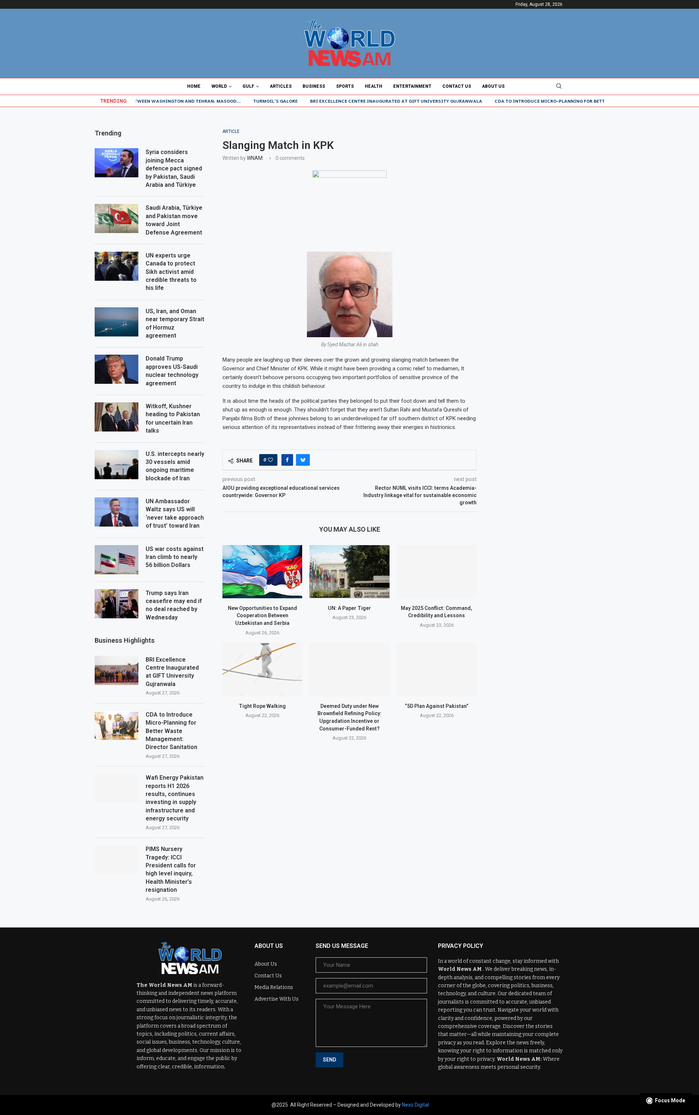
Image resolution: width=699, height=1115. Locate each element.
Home (194, 86)
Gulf (248, 86)
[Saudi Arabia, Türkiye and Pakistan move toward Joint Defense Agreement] (116, 218)
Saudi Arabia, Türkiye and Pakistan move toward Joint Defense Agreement (174, 220)
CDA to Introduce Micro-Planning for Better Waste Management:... (549, 101)
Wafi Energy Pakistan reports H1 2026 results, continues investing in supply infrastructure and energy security (175, 798)
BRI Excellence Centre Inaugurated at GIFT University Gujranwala (365, 101)
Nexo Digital (415, 1105)
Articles (281, 86)
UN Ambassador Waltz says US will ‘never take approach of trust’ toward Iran (175, 513)
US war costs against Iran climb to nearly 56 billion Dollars (175, 557)
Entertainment (412, 86)
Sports (345, 86)
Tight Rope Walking (262, 706)
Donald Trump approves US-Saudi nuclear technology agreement (172, 370)
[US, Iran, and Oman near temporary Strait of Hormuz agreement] (116, 321)
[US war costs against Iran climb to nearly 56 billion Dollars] (116, 559)
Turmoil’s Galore (244, 101)
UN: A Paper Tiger (349, 608)
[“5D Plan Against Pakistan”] (437, 669)
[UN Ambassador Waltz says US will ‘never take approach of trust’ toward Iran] (116, 512)
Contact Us (456, 86)
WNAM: (255, 158)
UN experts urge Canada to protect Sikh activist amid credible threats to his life (171, 272)
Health (373, 86)
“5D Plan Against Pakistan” (437, 706)
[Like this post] (270, 460)
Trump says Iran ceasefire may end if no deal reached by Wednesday (174, 605)
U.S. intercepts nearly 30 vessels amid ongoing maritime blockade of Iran (175, 466)
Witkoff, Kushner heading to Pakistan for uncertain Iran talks (173, 418)
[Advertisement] (549, 174)
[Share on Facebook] (287, 460)
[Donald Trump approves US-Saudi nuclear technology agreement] (116, 369)
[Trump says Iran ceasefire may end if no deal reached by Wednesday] (116, 603)
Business (314, 86)
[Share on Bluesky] (303, 460)
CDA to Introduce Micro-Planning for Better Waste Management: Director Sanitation (171, 731)
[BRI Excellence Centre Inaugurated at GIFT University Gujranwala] (116, 670)
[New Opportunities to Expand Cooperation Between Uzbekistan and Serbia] (262, 571)
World (219, 86)
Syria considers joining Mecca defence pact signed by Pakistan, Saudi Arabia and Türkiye (174, 168)
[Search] (558, 86)
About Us (493, 86)
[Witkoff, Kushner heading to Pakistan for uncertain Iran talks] (116, 417)
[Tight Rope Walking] (262, 669)
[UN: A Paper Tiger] (349, 571)
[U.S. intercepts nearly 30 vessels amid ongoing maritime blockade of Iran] (116, 464)
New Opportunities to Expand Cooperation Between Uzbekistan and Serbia (262, 615)
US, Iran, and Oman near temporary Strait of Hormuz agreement (175, 323)
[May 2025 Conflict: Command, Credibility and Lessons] (437, 571)
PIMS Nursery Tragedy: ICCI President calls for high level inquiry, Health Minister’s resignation (171, 869)
